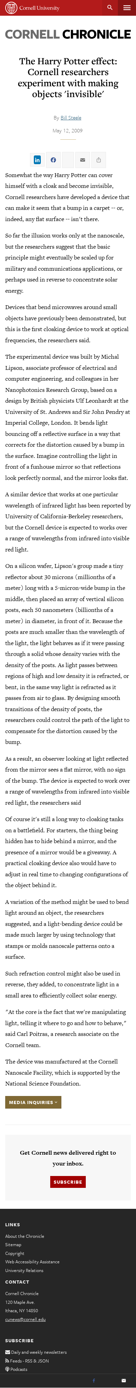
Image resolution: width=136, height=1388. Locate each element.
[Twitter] (109, 1381)
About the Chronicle (24, 1236)
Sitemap (13, 1244)
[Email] (124, 1381)
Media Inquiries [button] (32, 1102)
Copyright (14, 1253)
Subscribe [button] (68, 1181)
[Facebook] (94, 1381)
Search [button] (110, 8)
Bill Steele (71, 117)
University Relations (24, 1270)
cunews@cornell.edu (25, 1319)
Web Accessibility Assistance (32, 1261)
